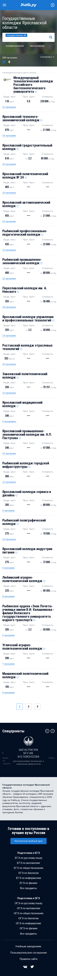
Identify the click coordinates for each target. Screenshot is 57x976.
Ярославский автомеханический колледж (26, 204)
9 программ (8, 510)
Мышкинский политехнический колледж (25, 675)
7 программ (8, 664)
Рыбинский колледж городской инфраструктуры (25, 465)
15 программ (9, 135)
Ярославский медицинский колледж (22, 404)
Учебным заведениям (28, 946)
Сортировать (46, 57)
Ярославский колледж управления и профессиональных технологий (28, 318)
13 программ (9, 221)
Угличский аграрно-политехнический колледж (22, 646)
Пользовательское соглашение (28, 952)
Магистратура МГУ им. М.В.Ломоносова (28, 753)
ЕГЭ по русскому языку (28, 858)
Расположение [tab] (37, 46)
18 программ (9, 307)
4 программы (9, 421)
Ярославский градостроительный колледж (27, 147)
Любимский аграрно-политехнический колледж (22, 579)
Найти (52, 37)
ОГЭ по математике (28, 908)
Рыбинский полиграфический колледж (24, 522)
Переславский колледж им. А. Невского (24, 290)
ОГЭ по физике (29, 928)
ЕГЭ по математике (28, 863)
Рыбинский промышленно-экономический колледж (22, 261)
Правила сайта (28, 959)
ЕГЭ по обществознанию (28, 868)
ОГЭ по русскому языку (28, 903)
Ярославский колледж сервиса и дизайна (26, 493)
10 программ (9, 192)
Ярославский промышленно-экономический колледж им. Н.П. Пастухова (27, 434)
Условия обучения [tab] (15, 46)
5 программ (8, 635)
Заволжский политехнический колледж (24, 375)
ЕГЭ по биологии (29, 873)
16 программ (9, 164)
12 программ (9, 107)
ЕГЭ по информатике (28, 878)
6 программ (8, 568)
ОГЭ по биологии (28, 918)
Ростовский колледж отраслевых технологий (27, 347)
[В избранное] (36, 91)
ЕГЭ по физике (28, 883)
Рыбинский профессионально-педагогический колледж (24, 232)
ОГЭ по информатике (28, 923)
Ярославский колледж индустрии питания (27, 550)
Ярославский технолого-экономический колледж (20, 118)
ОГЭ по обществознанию (28, 913)
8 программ (8, 596)
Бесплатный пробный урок (28, 841)
